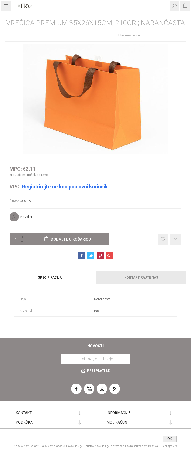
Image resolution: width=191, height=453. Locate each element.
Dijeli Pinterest (100, 255)
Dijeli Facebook (81, 255)
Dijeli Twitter (90, 255)
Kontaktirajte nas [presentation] (141, 277)
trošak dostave (37, 174)
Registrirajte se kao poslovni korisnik (65, 187)
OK (169, 439)
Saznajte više (169, 446)
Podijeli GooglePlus (109, 255)
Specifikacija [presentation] (50, 277)
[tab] (50, 277)
